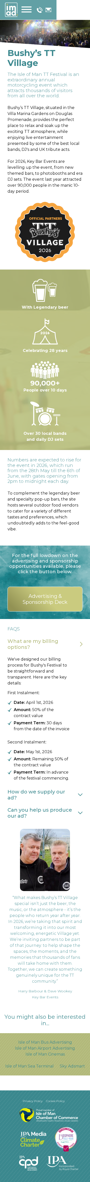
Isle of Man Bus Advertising (45, 1042)
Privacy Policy (32, 1101)
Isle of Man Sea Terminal (29, 1066)
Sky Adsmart (72, 1066)
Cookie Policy (55, 1101)
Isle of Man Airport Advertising (45, 1048)
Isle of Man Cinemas (45, 1054)
